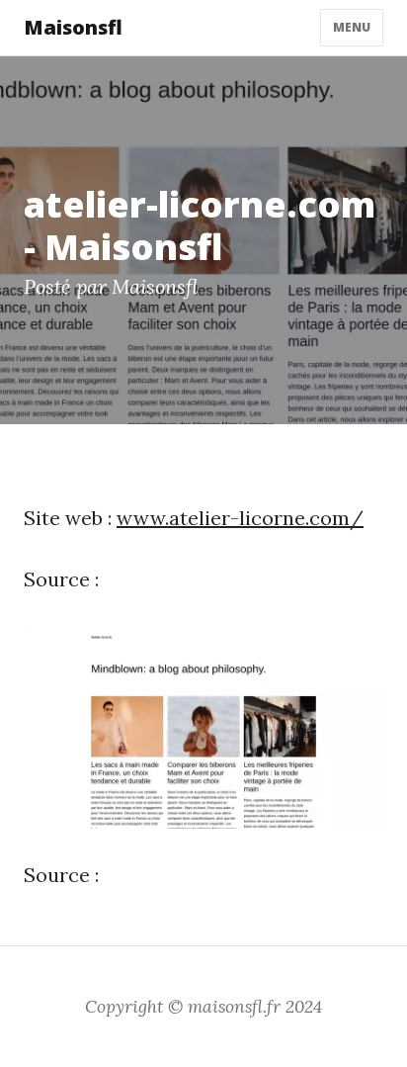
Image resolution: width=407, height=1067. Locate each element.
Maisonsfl (73, 27)
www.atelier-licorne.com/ (240, 517)
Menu (351, 27)
